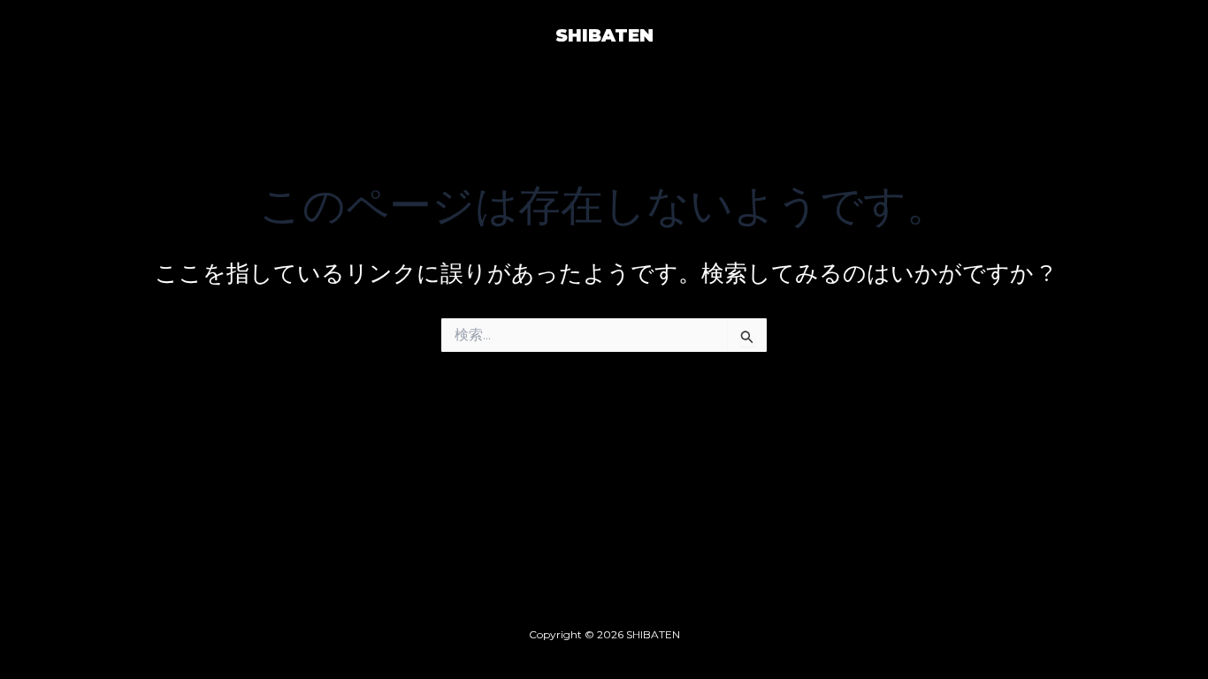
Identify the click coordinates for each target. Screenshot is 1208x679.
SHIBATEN (604, 35)
